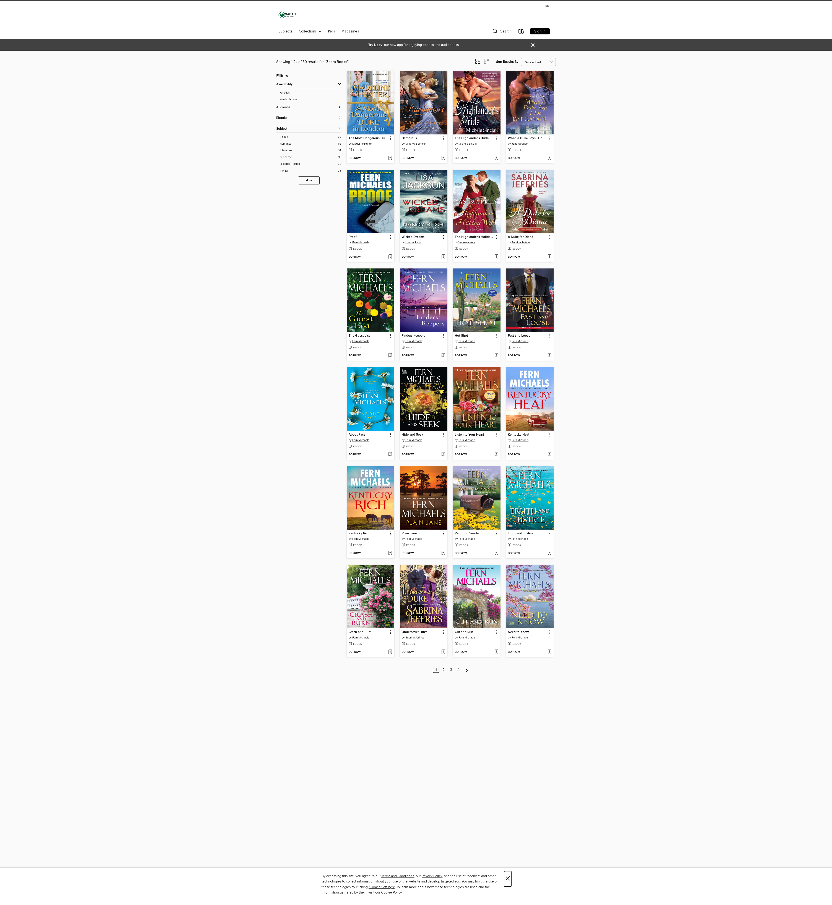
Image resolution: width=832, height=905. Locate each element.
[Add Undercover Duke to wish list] (443, 652)
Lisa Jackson (413, 242)
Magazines (350, 31)
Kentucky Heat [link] (518, 435)
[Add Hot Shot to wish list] (496, 356)
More (309, 180)
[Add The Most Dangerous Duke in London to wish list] (390, 158)
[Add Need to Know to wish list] (549, 652)
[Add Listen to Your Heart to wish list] (496, 454)
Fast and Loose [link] (519, 336)
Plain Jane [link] (409, 533)
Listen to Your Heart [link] (469, 435)
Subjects (285, 31)
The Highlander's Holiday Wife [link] (474, 237)
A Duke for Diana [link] (520, 237)
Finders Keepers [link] (413, 336)
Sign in (540, 31)
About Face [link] (357, 435)
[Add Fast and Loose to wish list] (549, 356)
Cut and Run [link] (464, 632)
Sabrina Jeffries (521, 242)
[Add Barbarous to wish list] (443, 158)
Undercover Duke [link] (414, 632)
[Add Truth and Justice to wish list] (549, 553)
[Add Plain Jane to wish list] (443, 553)
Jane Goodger (520, 143)
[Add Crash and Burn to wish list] (390, 652)
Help (546, 6)
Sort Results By (507, 62)
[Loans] (521, 32)
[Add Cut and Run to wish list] (496, 652)
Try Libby (375, 45)
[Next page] (467, 669)
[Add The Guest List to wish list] (390, 356)
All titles (285, 93)
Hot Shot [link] (461, 336)
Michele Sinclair (468, 143)
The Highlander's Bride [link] (472, 138)
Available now (288, 99)
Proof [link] (353, 237)
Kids (331, 31)
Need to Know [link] (518, 632)
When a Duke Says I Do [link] (525, 138)
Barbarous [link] (409, 138)
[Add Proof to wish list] (390, 257)
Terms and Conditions (397, 876)
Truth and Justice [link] (520, 533)
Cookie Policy (391, 892)
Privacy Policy (432, 876)
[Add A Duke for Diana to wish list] (549, 257)
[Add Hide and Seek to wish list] (443, 454)
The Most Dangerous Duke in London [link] (368, 138)
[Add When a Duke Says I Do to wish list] (549, 158)
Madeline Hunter (362, 143)
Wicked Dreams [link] (413, 237)
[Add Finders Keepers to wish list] (443, 356)
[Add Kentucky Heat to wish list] (549, 454)
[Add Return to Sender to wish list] (496, 553)
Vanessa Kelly (466, 242)
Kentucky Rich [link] (359, 533)
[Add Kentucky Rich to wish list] (390, 553)
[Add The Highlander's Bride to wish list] (496, 158)
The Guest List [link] (359, 336)
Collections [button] (308, 31)
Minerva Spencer (415, 143)
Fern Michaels (360, 242)
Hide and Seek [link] (412, 435)
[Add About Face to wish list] (390, 454)
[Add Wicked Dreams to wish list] (443, 257)
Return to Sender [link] (467, 533)
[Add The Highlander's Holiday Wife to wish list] (496, 257)
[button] (501, 32)
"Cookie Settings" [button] (382, 887)
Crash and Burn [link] (360, 632)
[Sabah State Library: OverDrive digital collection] (287, 15)
